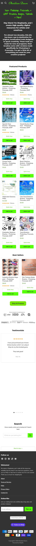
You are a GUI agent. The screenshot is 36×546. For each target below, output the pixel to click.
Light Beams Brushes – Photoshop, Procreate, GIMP (26, 88)
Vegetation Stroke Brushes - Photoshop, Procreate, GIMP (9, 88)
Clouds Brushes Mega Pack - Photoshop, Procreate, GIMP (26, 125)
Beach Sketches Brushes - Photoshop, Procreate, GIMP (26, 163)
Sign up (28, 509)
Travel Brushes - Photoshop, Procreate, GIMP (27, 234)
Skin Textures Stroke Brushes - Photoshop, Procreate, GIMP (28, 279)
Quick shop (9, 99)
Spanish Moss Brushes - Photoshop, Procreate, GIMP (9, 125)
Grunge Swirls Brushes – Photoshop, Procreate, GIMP (9, 163)
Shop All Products (18, 303)
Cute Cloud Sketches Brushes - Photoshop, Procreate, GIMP (26, 198)
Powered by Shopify (18, 543)
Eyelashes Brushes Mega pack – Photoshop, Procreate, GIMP (10, 279)
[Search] (30, 435)
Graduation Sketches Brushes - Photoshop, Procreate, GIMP (9, 234)
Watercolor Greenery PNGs (8, 197)
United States (17, 518)
